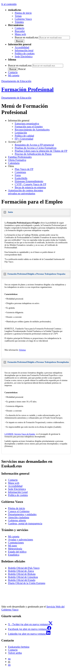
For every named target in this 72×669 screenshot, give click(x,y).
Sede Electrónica (23, 56)
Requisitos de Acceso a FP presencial (34, 144)
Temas (18, 16)
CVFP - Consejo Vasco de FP (30, 184)
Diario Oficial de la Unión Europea (26, 583)
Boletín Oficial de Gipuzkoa (23, 577)
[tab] (36, 212)
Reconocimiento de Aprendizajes (32, 129)
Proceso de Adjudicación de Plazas (33, 154)
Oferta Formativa (17, 160)
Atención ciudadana (18, 517)
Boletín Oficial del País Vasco (24, 567)
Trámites (19, 22)
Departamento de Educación (16, 81)
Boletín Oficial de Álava (21, 571)
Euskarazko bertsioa (18, 646)
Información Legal (18, 492)
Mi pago (12, 545)
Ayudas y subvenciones (20, 539)
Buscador (20, 31)
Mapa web (20, 34)
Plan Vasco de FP (24, 169)
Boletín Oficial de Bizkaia (21, 574)
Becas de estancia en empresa (30, 187)
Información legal (24, 50)
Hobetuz (22, 350)
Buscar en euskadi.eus (26, 37)
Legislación (21, 132)
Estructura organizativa (27, 123)
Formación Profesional (27, 89)
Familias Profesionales (20, 157)
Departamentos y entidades (22, 514)
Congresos (20, 172)
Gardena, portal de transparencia (25, 523)
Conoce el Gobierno (18, 511)
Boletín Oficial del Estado (21, 580)
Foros (18, 175)
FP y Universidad (24, 138)
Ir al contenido (9, 4)
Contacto (19, 28)
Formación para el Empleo (29, 126)
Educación (16, 97)
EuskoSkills (21, 178)
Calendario (14, 163)
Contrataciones (16, 542)
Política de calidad (24, 135)
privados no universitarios (25, 192)
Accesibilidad (22, 47)
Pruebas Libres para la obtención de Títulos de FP (41, 150)
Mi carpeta (13, 75)
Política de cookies (24, 53)
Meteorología (15, 548)
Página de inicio (23, 12)
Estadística (13, 554)
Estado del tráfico (17, 551)
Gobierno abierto (17, 520)
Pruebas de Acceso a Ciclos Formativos (35, 147)
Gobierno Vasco (23, 19)
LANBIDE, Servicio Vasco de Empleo (20, 434)
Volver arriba (15, 652)
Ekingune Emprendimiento (29, 181)
